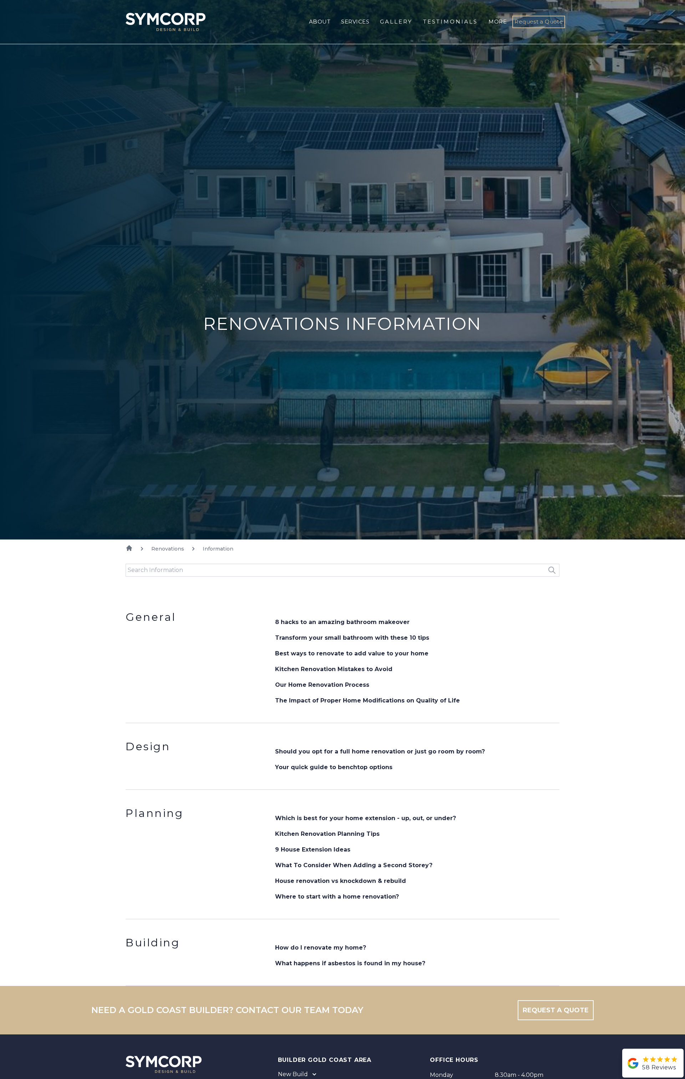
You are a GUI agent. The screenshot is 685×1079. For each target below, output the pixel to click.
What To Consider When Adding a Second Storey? (353, 865)
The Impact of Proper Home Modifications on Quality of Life (367, 700)
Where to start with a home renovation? (337, 896)
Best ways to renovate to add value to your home (351, 653)
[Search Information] (552, 570)
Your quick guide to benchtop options (333, 767)
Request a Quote (538, 21)
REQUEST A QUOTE (556, 1010)
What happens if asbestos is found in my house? (350, 963)
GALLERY (396, 21)
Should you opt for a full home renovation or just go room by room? (380, 751)
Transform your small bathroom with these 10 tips (352, 637)
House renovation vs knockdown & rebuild (340, 881)
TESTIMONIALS (450, 21)
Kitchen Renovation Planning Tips (327, 833)
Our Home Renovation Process (322, 684)
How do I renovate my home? (320, 947)
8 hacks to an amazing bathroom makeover (342, 622)
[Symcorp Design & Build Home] (160, 22)
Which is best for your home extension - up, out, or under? (365, 818)
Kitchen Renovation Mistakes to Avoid (333, 669)
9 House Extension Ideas (312, 849)
